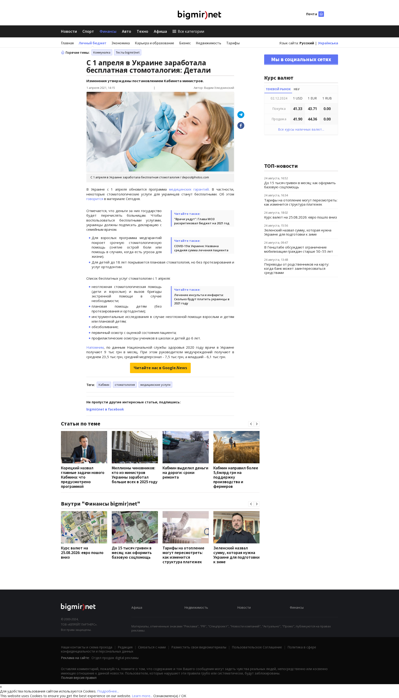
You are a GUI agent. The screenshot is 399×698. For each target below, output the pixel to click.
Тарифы (233, 43)
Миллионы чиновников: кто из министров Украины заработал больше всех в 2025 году (134, 474)
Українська (328, 43)
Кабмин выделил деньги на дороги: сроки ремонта (185, 472)
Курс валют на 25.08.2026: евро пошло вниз (82, 552)
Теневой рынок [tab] (278, 89)
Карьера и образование (154, 43)
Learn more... (142, 695)
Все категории (191, 31)
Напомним (95, 347)
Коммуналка (101, 52)
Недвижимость (208, 43)
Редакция (125, 647)
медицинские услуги (155, 385)
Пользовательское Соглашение (257, 647)
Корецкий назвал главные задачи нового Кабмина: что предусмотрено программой (82, 477)
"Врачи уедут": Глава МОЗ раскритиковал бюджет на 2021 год (201, 221)
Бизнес (185, 43)
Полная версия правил (79, 677)
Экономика (121, 43)
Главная (67, 43)
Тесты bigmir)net (127, 52)
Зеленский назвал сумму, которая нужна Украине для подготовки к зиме (236, 554)
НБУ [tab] (296, 89)
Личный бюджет (92, 43)
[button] (251, 424)
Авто (126, 31)
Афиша (160, 31)
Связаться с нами (152, 647)
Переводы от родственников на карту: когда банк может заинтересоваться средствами (296, 268)
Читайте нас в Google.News (160, 367)
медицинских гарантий (189, 189)
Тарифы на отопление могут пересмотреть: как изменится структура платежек (183, 554)
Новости (69, 31)
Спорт (88, 31)
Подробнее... (108, 691)
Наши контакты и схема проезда (86, 647)
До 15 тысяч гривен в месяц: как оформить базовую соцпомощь (132, 552)
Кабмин (104, 385)
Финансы (108, 31)
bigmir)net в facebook (105, 409)
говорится (94, 198)
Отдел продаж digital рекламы (115, 658)
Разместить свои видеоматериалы (198, 647)
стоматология (125, 385)
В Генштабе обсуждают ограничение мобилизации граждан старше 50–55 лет (298, 249)
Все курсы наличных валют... (301, 129)
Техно (142, 31)
